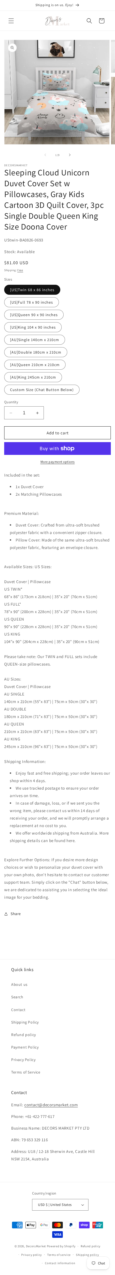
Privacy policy (31, 1255)
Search (17, 996)
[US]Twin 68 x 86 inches (32, 289)
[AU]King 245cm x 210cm (33, 377)
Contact (18, 1009)
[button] (11, 21)
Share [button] (16, 913)
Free (20, 270)
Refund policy (23, 1034)
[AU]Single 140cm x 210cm (34, 339)
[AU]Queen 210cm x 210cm (35, 364)
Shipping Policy (25, 1022)
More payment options (57, 462)
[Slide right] (70, 155)
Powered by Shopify (61, 1246)
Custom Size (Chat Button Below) (42, 389)
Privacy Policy (23, 1059)
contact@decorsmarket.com (51, 1104)
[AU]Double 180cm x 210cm (35, 352)
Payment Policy (25, 1047)
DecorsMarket (36, 1246)
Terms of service (59, 1255)
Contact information (60, 1263)
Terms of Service (25, 1072)
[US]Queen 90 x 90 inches (34, 314)
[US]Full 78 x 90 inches (31, 302)
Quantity (11, 402)
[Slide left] (45, 155)
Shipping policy (87, 1255)
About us (19, 984)
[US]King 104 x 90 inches (33, 327)
